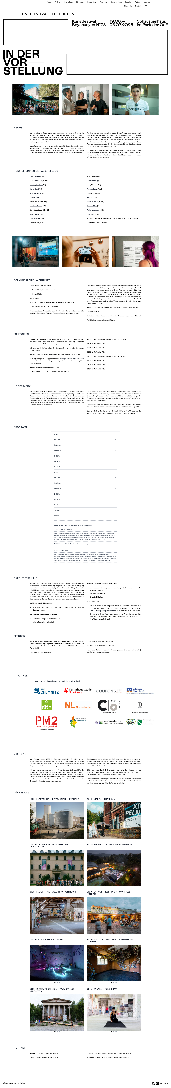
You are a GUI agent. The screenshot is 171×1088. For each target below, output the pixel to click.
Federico (92, 189)
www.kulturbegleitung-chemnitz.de (102, 611)
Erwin (91, 214)
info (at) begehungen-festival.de (14, 1083)
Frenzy (34, 214)
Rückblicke (128, 6)
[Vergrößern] (35, 99)
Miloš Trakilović (92, 202)
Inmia (35, 197)
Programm (103, 2)
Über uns (147, 2)
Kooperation (91, 2)
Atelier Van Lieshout (94, 210)
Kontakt (138, 6)
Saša (90, 197)
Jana (36, 206)
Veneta (35, 176)
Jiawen (92, 206)
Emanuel (36, 218)
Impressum (164, 1083)
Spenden (128, 2)
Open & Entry (68, 2)
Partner (137, 2)
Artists (57, 2)
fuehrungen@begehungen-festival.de (71, 359)
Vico (92, 181)
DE (146, 6)
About (49, 2)
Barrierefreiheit (116, 2)
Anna (36, 181)
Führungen (80, 2)
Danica (34, 189)
